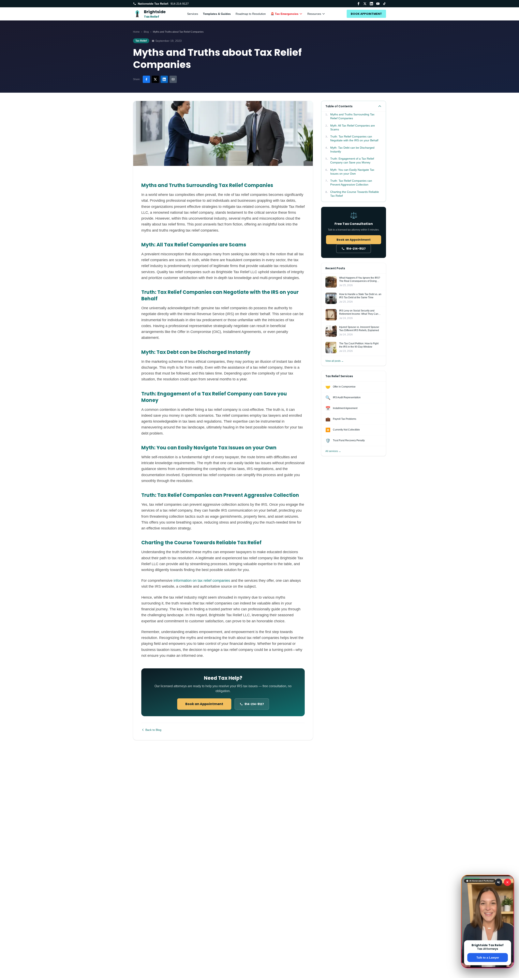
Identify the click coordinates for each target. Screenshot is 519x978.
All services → (333, 451)
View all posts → (334, 361)
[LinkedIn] (371, 3)
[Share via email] (173, 79)
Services (192, 13)
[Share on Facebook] (146, 79)
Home (136, 31)
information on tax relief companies (202, 581)
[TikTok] (384, 3)
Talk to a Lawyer (487, 957)
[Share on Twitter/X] (155, 79)
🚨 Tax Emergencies (284, 13)
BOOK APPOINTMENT (366, 14)
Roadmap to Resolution (251, 13)
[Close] (507, 882)
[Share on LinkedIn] (164, 79)
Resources (314, 13)
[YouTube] (378, 3)
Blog (146, 31)
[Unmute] (498, 882)
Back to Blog (153, 729)
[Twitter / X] (365, 3)
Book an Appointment (204, 704)
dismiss (488, 971)
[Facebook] (358, 3)
